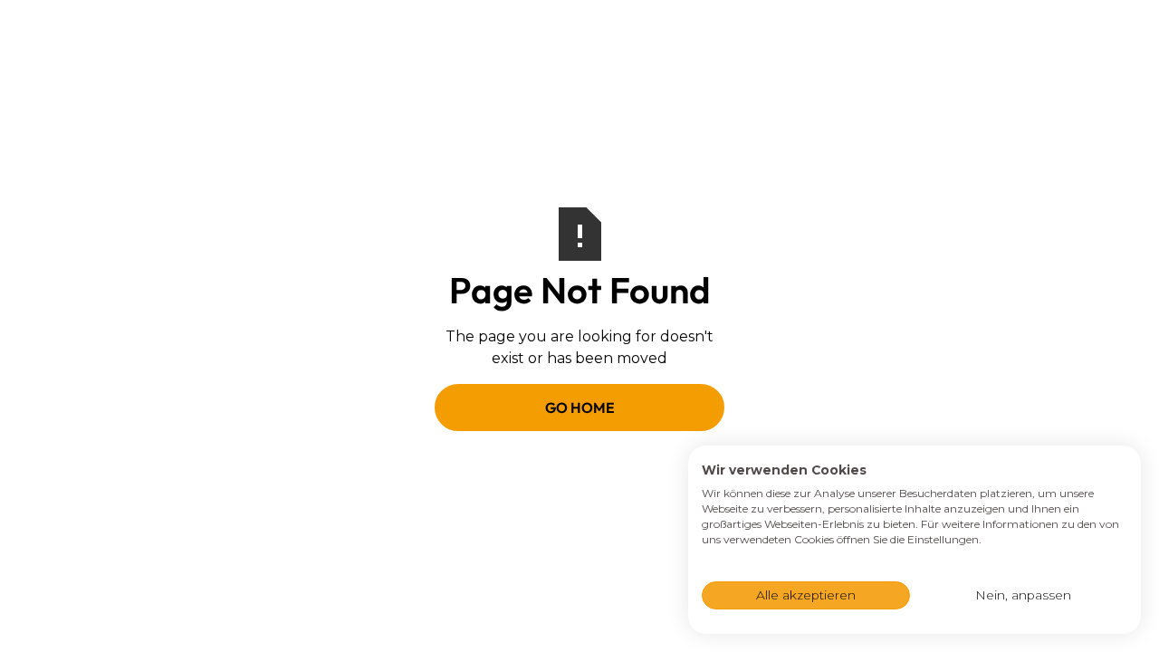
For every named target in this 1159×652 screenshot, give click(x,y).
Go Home (580, 407)
